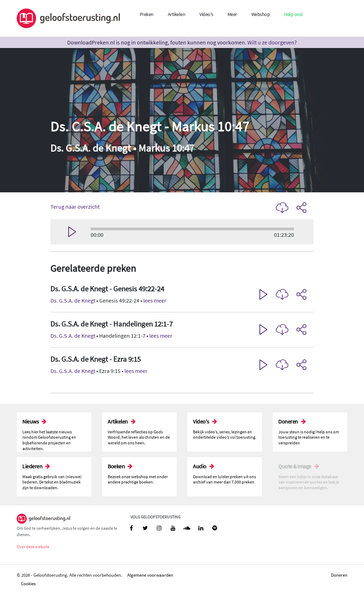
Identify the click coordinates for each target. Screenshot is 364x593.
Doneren (339, 575)
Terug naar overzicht (75, 206)
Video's (206, 14)
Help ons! (293, 14)
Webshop (260, 14)
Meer (232, 14)
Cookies (28, 583)
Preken (147, 14)
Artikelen (177, 14)
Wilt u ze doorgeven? (272, 42)
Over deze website (33, 546)
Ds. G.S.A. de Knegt (72, 300)
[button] (182, 294)
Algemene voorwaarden (150, 575)
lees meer (154, 300)
